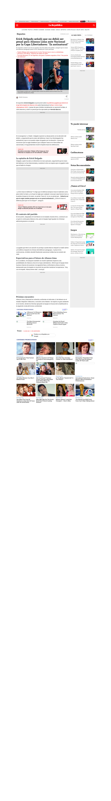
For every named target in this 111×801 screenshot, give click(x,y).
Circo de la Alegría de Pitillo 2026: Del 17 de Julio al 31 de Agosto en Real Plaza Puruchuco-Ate (77, 216)
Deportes (21, 34)
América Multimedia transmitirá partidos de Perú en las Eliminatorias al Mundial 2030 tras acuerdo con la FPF (78, 58)
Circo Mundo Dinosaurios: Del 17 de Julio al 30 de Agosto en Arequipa (77, 223)
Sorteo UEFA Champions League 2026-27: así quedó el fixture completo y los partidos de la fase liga (78, 50)
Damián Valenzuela (44, 21)
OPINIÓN (35, 29)
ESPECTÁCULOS (71, 29)
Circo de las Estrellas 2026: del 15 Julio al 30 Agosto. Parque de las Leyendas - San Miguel (77, 193)
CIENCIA (58, 29)
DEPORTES (63, 29)
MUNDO (53, 29)
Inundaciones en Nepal (74, 21)
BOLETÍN (87, 29)
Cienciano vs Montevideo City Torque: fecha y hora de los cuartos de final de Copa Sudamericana (78, 172)
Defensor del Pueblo (24, 21)
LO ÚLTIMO (24, 29)
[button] (17, 25)
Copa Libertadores (35, 331)
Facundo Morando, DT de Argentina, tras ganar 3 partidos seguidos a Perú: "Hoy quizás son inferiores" (42, 56)
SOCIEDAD (47, 29)
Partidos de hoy (81, 129)
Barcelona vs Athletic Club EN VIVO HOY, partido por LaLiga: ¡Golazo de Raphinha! (77, 42)
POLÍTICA (30, 29)
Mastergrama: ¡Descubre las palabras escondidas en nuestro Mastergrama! (78, 236)
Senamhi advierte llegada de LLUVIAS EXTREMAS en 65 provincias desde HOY (78, 179)
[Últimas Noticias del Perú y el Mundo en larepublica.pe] (55, 25)
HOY (16, 21)
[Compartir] (66, 96)
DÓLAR (78, 29)
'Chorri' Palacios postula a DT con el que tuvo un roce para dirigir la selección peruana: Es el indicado (34, 207)
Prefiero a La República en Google (41, 335)
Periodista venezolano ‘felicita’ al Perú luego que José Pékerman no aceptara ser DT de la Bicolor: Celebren (33, 151)
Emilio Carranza (23, 97)
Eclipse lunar (63, 21)
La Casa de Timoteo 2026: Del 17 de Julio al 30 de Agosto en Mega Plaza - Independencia (77, 208)
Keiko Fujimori (54, 21)
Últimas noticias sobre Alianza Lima (76, 137)
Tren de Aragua (34, 21)
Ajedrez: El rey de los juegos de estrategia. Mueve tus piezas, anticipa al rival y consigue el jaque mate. (78, 252)
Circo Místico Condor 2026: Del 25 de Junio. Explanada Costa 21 (78, 199)
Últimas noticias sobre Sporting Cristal (76, 145)
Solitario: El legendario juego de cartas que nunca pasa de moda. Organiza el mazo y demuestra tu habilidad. (78, 244)
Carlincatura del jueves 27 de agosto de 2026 (78, 158)
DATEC (82, 29)
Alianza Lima (27, 331)
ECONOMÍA (41, 29)
